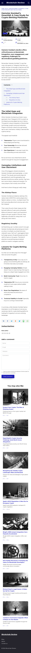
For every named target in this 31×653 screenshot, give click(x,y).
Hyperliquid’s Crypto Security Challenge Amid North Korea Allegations (12, 439)
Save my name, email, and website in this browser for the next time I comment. (16, 372)
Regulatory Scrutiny (14, 100)
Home (3, 8)
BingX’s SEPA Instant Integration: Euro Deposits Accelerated (15, 533)
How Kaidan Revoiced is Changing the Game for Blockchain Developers (15, 561)
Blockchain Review (15, 3)
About (3, 641)
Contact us (4, 643)
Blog (6, 8)
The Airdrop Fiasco (14, 97)
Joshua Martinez (8, 326)
